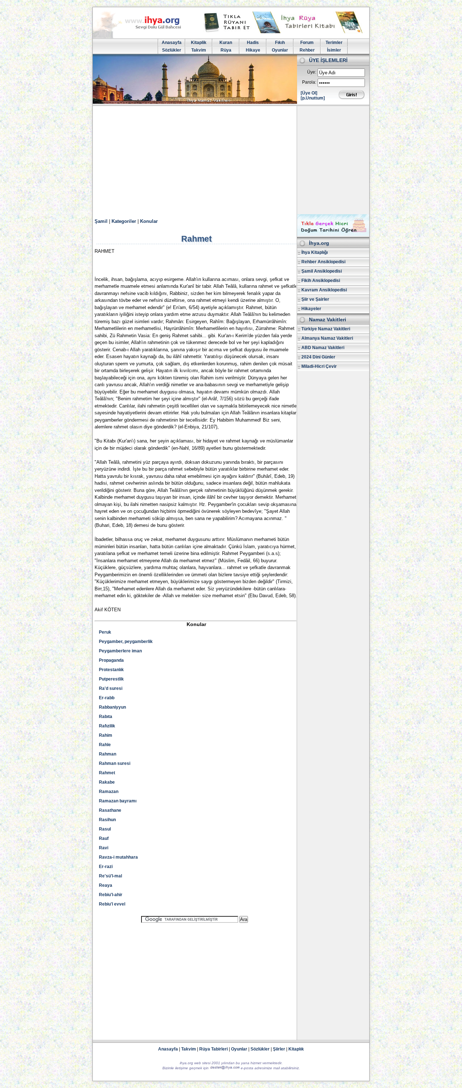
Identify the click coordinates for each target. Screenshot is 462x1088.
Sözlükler (171, 50)
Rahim (105, 735)
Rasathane (110, 810)
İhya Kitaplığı (314, 252)
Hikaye (253, 50)
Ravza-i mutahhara (118, 857)
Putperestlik (111, 679)
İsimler (334, 50)
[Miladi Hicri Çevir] (333, 234)
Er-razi (106, 866)
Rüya (226, 50)
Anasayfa (172, 42)
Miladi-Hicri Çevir (319, 366)
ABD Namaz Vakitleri (322, 347)
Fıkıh (280, 42)
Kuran (225, 42)
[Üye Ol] (309, 93)
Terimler (334, 42)
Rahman (107, 754)
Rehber (307, 50)
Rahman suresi (114, 763)
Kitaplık (296, 1049)
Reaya (105, 885)
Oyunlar (280, 50)
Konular (149, 221)
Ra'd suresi (110, 688)
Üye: (311, 72)
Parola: (309, 82)
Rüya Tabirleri (213, 1049)
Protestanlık (111, 669)
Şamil (101, 221)
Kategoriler (124, 221)
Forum (307, 42)
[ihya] (144, 36)
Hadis (253, 42)
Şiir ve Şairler (315, 299)
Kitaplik (198, 42)
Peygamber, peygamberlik (126, 641)
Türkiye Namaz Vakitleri (325, 328)
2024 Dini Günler (318, 357)
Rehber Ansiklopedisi (323, 261)
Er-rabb (106, 697)
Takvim (198, 50)
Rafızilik (107, 725)
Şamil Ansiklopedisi (321, 271)
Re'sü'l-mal (110, 875)
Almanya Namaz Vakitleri (327, 338)
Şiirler (279, 1049)
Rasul (105, 829)
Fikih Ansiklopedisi (320, 280)
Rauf (104, 838)
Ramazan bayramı (117, 800)
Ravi (103, 847)
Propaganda (111, 660)
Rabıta (105, 716)
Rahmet (107, 772)
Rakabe (107, 782)
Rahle (105, 744)
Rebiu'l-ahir (110, 894)
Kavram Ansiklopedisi (324, 289)
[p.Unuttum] (313, 98)
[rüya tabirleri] (284, 31)
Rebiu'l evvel (112, 904)
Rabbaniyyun (112, 707)
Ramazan (108, 791)
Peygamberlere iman (120, 650)
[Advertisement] (231, 160)
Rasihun (107, 819)
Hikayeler (311, 308)
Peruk (105, 632)
